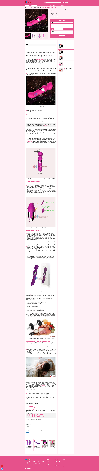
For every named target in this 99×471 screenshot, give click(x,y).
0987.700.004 (65, 2)
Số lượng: (52, 29)
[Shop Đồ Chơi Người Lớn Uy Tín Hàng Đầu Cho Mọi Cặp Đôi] (31, 2)
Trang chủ (26, 7)
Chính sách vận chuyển (57, 465)
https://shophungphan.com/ (33, 409)
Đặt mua (62, 35)
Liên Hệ (62, 5)
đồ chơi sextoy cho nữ (39, 59)
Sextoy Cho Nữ (30, 7)
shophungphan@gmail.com (32, 407)
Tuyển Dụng (58, 5)
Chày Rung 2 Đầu (40, 7)
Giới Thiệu (49, 5)
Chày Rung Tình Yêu (35, 7)
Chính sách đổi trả (57, 464)
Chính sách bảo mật (57, 461)
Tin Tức (54, 5)
